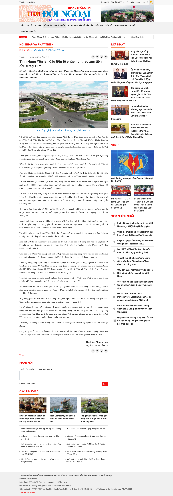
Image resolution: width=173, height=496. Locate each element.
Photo (129, 2)
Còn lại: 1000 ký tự (27, 383)
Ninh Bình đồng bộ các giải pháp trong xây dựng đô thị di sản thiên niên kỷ (41, 445)
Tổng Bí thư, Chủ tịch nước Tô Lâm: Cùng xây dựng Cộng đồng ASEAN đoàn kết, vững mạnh (133, 261)
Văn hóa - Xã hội (41, 50)
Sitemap (136, 2)
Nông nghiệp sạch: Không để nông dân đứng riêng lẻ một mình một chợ (94, 418)
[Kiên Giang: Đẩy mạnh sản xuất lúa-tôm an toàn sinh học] (63, 405)
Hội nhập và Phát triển (36, 44)
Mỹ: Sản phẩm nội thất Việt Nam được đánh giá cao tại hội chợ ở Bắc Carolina (32, 418)
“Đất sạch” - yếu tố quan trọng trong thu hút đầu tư (86, 430)
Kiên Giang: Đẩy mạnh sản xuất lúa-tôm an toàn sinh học (62, 418)
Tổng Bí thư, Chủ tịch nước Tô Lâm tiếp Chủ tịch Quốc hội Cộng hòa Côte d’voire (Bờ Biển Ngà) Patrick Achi (61, 37)
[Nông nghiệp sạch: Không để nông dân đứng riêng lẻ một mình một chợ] (94, 405)
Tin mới (23, 37)
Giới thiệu (115, 2)
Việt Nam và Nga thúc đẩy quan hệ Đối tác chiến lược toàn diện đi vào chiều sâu (135, 285)
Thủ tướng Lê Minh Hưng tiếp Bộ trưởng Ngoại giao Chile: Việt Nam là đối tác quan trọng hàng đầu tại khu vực (131, 94)
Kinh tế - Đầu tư (25, 50)
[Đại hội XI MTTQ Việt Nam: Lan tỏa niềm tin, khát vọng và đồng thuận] (121, 190)
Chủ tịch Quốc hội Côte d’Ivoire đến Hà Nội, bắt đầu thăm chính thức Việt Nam (135, 273)
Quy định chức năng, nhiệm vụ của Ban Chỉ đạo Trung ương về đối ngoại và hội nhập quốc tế (135, 320)
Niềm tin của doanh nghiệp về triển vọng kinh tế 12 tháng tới (86, 437)
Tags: (21, 355)
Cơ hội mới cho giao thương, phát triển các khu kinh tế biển (40, 437)
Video (122, 2)
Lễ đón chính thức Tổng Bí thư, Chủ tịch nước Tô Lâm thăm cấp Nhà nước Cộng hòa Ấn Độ (143, 204)
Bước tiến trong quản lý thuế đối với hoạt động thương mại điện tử (85, 460)
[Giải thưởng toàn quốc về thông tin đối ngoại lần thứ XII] (132, 163)
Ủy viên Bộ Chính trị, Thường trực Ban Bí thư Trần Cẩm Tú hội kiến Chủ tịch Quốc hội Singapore (132, 112)
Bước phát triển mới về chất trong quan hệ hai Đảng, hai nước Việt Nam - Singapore (135, 308)
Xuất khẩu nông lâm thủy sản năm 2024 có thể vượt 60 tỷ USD (40, 452)
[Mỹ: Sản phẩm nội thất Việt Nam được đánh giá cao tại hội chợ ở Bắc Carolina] (32, 405)
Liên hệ (145, 2)
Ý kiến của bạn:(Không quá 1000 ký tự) (35, 369)
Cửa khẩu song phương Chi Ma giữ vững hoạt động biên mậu (40, 460)
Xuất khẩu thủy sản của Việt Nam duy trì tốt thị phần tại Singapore (85, 445)
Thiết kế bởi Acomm (27, 492)
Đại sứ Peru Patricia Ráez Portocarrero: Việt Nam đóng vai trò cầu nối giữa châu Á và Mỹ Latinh (134, 296)
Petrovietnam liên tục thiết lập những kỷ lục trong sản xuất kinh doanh (41, 430)
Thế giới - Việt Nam (57, 50)
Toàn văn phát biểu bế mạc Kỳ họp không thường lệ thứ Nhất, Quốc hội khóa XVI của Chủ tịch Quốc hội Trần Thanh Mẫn (131, 130)
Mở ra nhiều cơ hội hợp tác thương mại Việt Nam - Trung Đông (86, 452)
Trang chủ (105, 2)
